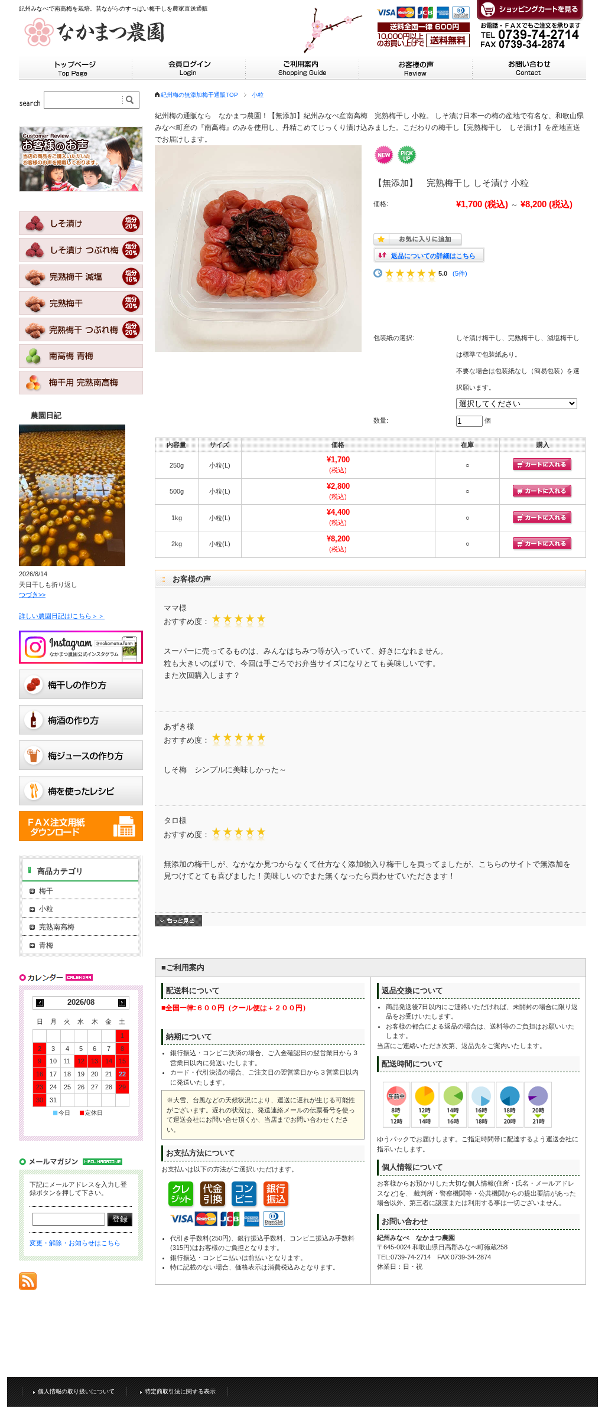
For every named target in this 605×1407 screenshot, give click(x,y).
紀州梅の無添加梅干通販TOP (199, 95)
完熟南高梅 (56, 927)
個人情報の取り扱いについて (76, 1391)
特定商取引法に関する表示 (180, 1391)
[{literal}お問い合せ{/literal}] (529, 73)
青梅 (46, 945)
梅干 (46, 891)
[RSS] (28, 1284)
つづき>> (32, 594)
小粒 (258, 95)
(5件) (460, 273)
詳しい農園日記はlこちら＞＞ (62, 615)
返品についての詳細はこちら (433, 255)
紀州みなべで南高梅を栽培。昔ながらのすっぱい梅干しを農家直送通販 (113, 8)
